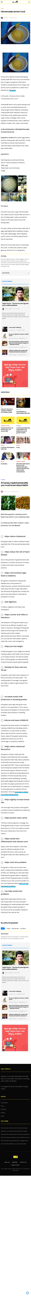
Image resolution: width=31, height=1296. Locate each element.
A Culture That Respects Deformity (7, 448)
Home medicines (15, 928)
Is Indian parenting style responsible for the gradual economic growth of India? (23, 430)
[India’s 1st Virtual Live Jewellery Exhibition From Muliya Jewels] (8, 401)
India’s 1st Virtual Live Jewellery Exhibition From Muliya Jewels (7, 410)
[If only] (23, 440)
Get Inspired (4, 1102)
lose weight (23, 928)
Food (2, 8)
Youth (2, 1116)
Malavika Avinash (13, 338)
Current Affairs (5, 425)
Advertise (14, 1162)
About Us (7, 1162)
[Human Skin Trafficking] (4, 329)
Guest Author (7, 491)
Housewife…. (4, 464)
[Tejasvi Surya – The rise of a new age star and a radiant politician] (15, 294)
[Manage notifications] (27, 1292)
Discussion (5, 273)
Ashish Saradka (8, 308)
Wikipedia (12, 90)
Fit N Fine (3, 479)
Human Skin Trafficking (15, 327)
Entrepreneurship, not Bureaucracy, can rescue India (7, 429)
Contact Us (23, 1162)
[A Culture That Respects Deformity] (8, 440)
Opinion (18, 425)
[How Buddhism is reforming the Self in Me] (23, 403)
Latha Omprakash (10, 923)
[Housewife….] (8, 456)
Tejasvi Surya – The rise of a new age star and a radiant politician (15, 304)
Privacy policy (16, 1165)
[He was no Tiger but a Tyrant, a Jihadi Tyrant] (4, 335)
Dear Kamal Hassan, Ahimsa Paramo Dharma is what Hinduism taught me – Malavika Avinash (18, 343)
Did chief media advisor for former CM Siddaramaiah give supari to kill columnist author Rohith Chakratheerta (23, 468)
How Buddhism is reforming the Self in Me (23, 412)
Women (3, 1113)
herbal (8, 928)
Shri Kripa (6, 18)
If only (18, 447)
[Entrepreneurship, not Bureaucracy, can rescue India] (8, 420)
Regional (18, 409)
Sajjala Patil (12, 330)
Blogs (2, 445)
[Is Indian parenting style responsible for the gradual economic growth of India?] (23, 420)
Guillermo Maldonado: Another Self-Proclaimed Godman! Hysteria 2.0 (18, 351)
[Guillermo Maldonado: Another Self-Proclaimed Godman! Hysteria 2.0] (4, 352)
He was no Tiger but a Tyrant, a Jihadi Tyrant (18, 334)
